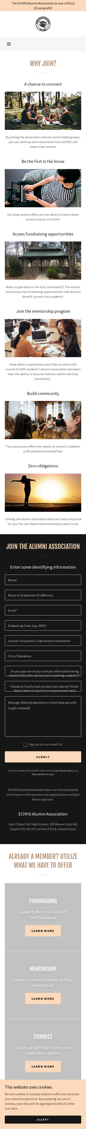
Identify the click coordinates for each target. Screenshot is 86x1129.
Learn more (43, 931)
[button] (9, 44)
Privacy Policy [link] (67, 770)
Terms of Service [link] (40, 774)
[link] (43, 24)
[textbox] (43, 580)
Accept (43, 1119)
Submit (43, 757)
